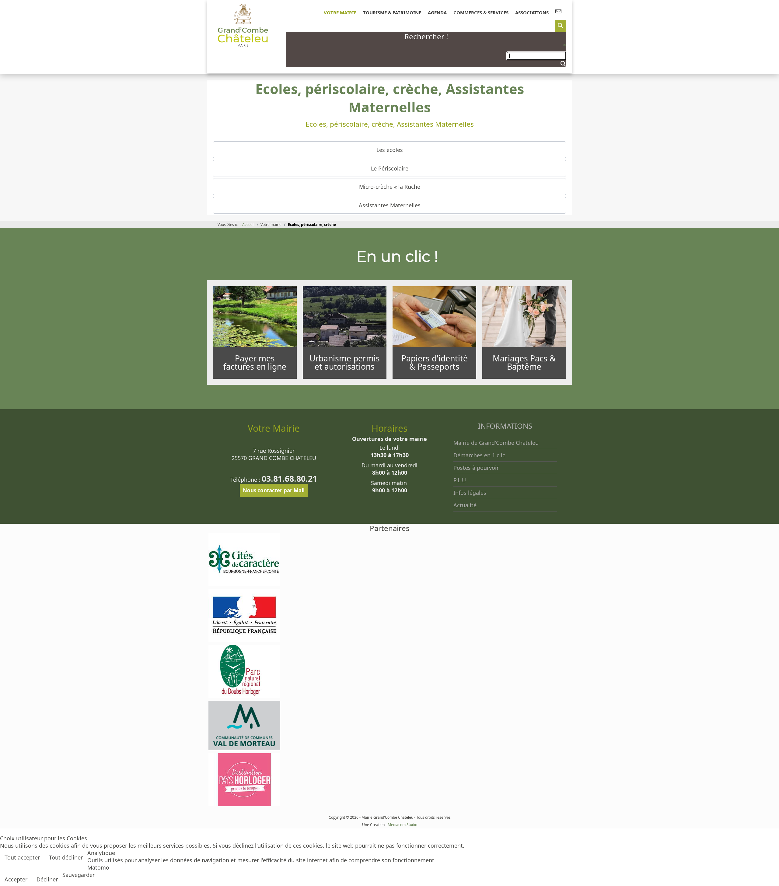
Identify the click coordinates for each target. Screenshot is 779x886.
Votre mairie (340, 12)
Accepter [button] (16, 879)
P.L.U (459, 480)
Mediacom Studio (402, 824)
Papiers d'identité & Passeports (434, 362)
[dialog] (560, 26)
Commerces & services (480, 12)
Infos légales (469, 492)
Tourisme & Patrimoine (392, 12)
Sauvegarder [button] (78, 874)
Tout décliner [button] (66, 857)
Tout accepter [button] (22, 857)
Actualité (465, 505)
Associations (532, 12)
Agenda (437, 12)
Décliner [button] (47, 879)
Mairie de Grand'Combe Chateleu (496, 442)
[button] (389, 149)
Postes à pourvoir (476, 467)
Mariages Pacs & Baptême (524, 362)
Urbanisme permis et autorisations (344, 362)
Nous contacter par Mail (274, 490)
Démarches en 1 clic (479, 455)
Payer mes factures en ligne (254, 362)
